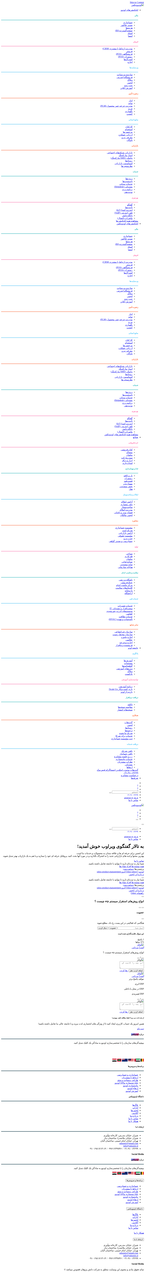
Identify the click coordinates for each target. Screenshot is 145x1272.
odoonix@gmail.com (128, 1143)
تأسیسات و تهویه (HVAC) (121, 619)
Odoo (129, 872)
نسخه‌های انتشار (125, 710)
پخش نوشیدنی (126, 486)
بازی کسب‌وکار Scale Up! (121, 689)
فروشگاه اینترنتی (125, 77)
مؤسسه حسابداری (124, 528)
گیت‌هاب (128, 722)
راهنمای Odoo (137, 893)
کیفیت (130, 114)
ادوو (123, 872)
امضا (130, 36)
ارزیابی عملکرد (126, 135)
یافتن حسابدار (126, 754)
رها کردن (124, 970)
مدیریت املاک (126, 510)
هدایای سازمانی (125, 567)
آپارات (135, 1108)
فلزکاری (129, 556)
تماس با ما (133, 800)
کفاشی (129, 614)
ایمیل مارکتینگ (126, 155)
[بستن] (143, 824)
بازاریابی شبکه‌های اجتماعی (120, 152)
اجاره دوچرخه (126, 642)
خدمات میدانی (126, 184)
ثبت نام (140, 1028)
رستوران (128, 478)
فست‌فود (128, 481)
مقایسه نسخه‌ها (125, 707)
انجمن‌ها (134, 1110)
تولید (130, 103)
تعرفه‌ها (134, 778)
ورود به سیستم (131, 797)
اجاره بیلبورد (127, 637)
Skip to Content (137, 2)
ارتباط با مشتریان (130, 1077)
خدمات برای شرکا (124, 736)
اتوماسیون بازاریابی (124, 163)
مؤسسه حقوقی (125, 536)
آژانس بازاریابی (126, 533)
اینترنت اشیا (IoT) (124, 210)
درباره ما (134, 1116)
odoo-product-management (109, 872)
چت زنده (128, 85)
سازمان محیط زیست (123, 634)
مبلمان (129, 455)
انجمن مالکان (126, 515)
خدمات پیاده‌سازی (124, 759)
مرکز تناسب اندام (124, 585)
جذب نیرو (128, 538)
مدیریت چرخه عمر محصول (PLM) (116, 106)
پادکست (129, 674)
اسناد (130, 33)
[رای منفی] (138, 958)
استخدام (129, 129)
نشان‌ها (122, 866)
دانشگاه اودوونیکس (135, 1209)
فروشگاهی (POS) (124, 54)
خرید (130, 108)
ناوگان (130, 140)
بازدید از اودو (127, 692)
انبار (131, 100)
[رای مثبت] (143, 958)
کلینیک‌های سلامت (124, 588)
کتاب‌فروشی (127, 449)
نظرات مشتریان (125, 762)
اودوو (141, 872)
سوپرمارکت (127, 458)
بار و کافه (128, 475)
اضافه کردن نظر (136, 971)
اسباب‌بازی (127, 463)
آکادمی (135, 1113)
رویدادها (129, 161)
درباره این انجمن (136, 874)
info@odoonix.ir (130, 1146)
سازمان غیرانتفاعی (124, 632)
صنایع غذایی (127, 562)
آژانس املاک (127, 502)
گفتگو (130, 205)
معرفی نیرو (127, 137)
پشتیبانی (129, 764)
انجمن (130, 82)
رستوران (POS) (125, 56)
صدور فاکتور (127, 25)
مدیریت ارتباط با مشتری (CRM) (118, 48)
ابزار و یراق (127, 460)
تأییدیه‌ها (129, 207)
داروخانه (129, 590)
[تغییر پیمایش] (137, 819)
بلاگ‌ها (135, 1105)
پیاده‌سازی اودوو (130, 1085)
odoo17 (131, 872)
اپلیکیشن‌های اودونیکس (127, 223)
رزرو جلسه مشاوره (123, 756)
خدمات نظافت (126, 616)
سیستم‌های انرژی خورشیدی (119, 611)
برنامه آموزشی (126, 686)
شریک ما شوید (126, 733)
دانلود (130, 704)
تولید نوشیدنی (126, 564)
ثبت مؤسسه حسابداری (122, 738)
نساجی (129, 553)
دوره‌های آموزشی (124, 668)
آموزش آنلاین (126, 88)
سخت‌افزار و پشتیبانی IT (121, 608)
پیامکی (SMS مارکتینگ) (122, 158)
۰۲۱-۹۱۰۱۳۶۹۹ (130, 772)
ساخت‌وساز (127, 507)
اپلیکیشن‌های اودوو (129, 10)
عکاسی (129, 640)
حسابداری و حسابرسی (127, 1075)
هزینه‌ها (129, 28)
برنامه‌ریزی (127, 189)
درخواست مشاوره (129, 775)
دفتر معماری (127, 504)
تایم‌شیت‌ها (127, 181)
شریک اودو (127, 530)
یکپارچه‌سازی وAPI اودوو (126, 1083)
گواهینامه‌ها (127, 666)
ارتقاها (130, 767)
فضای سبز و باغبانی (123, 512)
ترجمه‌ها (129, 730)
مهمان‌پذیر (128, 484)
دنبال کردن (103, 928)
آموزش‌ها (128, 660)
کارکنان (129, 126)
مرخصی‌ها (128, 132)
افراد (128, 866)
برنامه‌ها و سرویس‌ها (135, 1180)
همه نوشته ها (137, 866)
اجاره (130, 62)
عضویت (113, 928)
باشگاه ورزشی (126, 580)
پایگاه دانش (127, 215)
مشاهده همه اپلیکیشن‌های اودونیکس (121, 434)
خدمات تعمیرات (125, 606)
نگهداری (129, 111)
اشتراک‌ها (128, 59)
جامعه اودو (133, 648)
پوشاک (129, 452)
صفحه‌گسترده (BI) (124, 30)
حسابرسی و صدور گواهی (121, 541)
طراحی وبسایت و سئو (128, 1080)
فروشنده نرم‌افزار (124, 645)
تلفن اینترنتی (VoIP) (123, 213)
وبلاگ (130, 80)
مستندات (128, 663)
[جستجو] (110, 792)
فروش (129, 51)
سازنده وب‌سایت (125, 74)
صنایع (135, 437)
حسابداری (128, 22)
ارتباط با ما (138, 1239)
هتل (131, 489)
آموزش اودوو (132, 1091)
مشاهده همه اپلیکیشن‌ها (127, 221)
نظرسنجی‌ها (127, 166)
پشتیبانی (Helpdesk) (123, 186)
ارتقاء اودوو (132, 1088)
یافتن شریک (127, 751)
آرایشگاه (129, 593)
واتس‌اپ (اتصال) (125, 218)
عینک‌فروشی (127, 582)
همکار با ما (133, 1121)
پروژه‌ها (129, 178)
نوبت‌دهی (128, 192)
